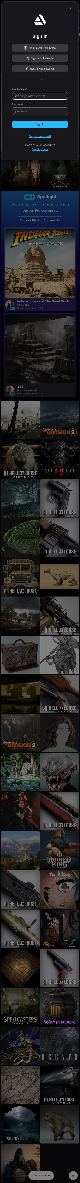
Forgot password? (40, 136)
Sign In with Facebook (42, 68)
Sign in (40, 124)
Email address (19, 89)
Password (17, 104)
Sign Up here (40, 149)
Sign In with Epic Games (42, 48)
